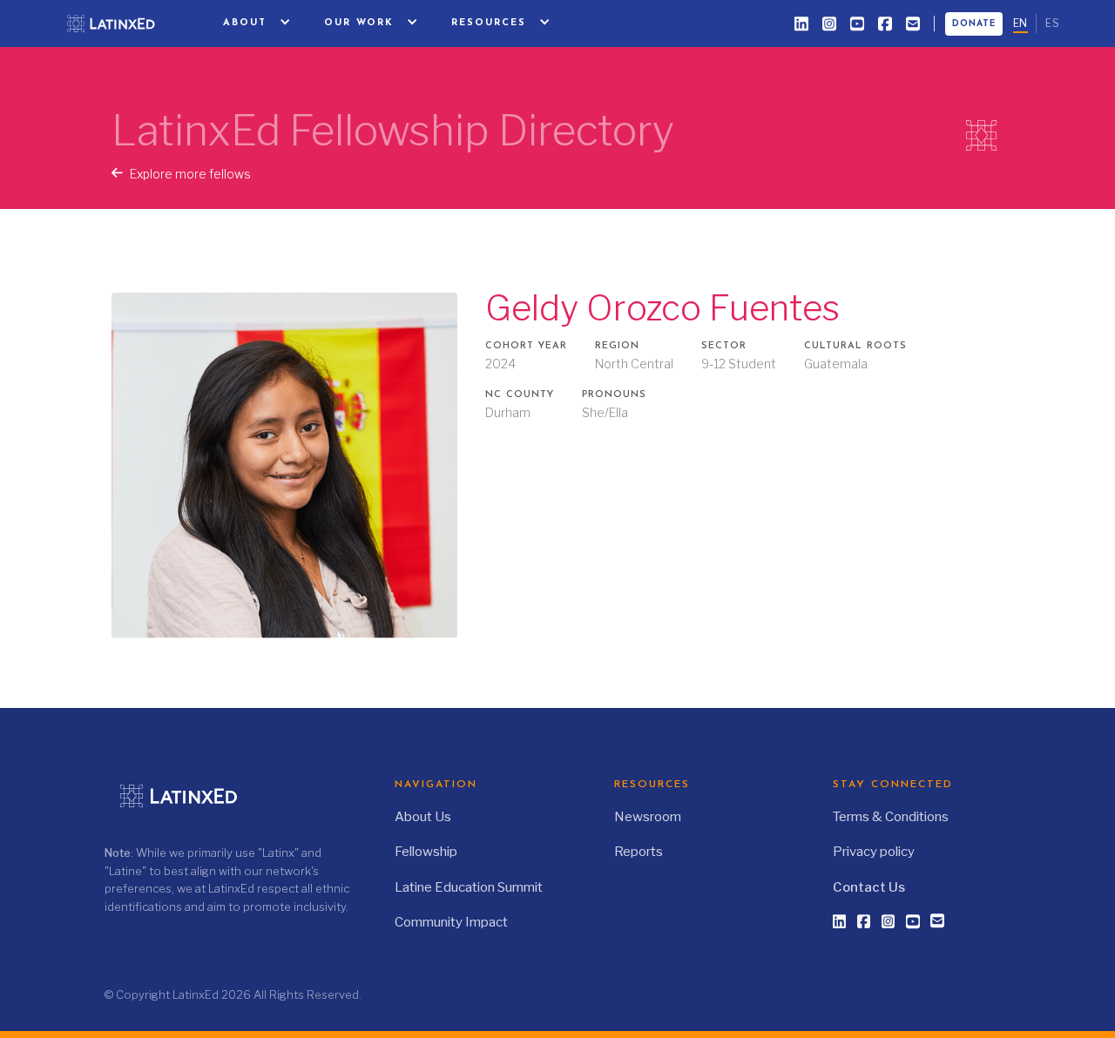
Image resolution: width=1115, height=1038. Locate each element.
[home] (121, 23)
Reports (638, 851)
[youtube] (857, 23)
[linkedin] (801, 23)
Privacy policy (874, 851)
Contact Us (869, 887)
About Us (423, 817)
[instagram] (829, 23)
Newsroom (647, 817)
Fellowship (426, 851)
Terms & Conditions (891, 817)
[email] (913, 23)
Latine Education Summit (469, 887)
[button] (257, 23)
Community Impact (451, 922)
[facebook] (885, 23)
